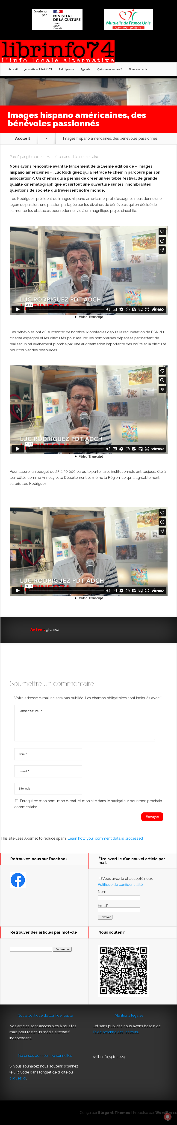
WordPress (166, 1112)
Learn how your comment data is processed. (106, 838)
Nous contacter (139, 69)
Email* (103, 905)
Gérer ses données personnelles (45, 1055)
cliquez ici (17, 1078)
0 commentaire (86, 157)
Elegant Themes (114, 1112)
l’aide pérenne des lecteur (114, 1032)
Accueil (13, 69)
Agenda (85, 69)
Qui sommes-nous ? (109, 69)
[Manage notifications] (167, 1116)
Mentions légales (129, 1015)
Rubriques (65, 69)
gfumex (32, 157)
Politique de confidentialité (120, 884)
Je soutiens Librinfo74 (38, 69)
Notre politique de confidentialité (45, 1015)
